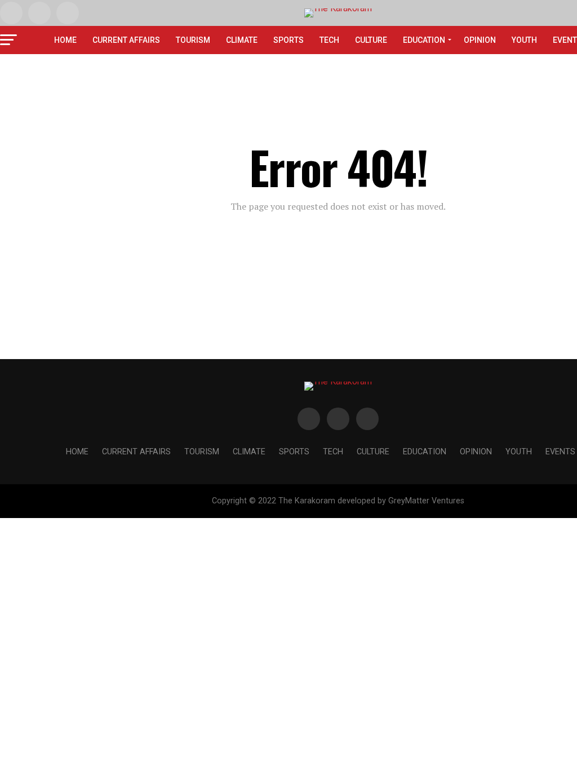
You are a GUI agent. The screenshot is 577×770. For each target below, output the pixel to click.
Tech (329, 40)
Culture (371, 40)
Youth (524, 40)
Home (65, 40)
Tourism (193, 40)
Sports (288, 40)
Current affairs (126, 40)
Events (560, 452)
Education (424, 40)
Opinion (480, 40)
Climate (242, 40)
